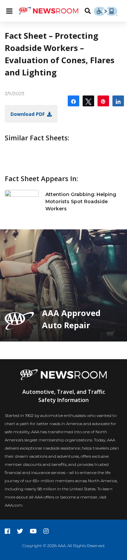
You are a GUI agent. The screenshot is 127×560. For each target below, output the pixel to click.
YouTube (33, 531)
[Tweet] (88, 101)
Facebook (7, 531)
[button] (31, 114)
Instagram (46, 531)
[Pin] (103, 101)
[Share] (73, 101)
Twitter (20, 531)
